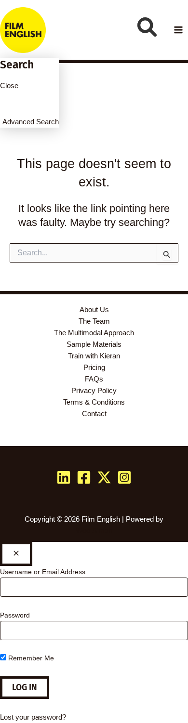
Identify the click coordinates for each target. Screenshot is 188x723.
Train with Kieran (94, 356)
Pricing (94, 367)
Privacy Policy (94, 390)
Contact (94, 414)
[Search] (147, 27)
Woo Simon (94, 531)
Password (15, 615)
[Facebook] (84, 477)
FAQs (94, 379)
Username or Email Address (42, 572)
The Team (94, 321)
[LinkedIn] (63, 477)
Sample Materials (94, 344)
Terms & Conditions (94, 402)
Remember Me (30, 658)
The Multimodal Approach (94, 333)
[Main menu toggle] (178, 29)
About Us (94, 310)
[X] (104, 477)
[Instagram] (124, 477)
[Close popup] (16, 554)
